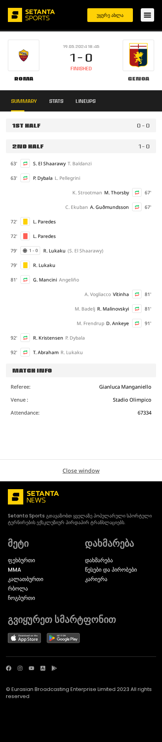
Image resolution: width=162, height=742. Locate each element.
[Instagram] (20, 668)
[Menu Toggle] (147, 15)
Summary (24, 101)
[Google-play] (54, 668)
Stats (56, 101)
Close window (81, 470)
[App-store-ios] (43, 668)
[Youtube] (31, 668)
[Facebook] (8, 668)
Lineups (85, 101)
